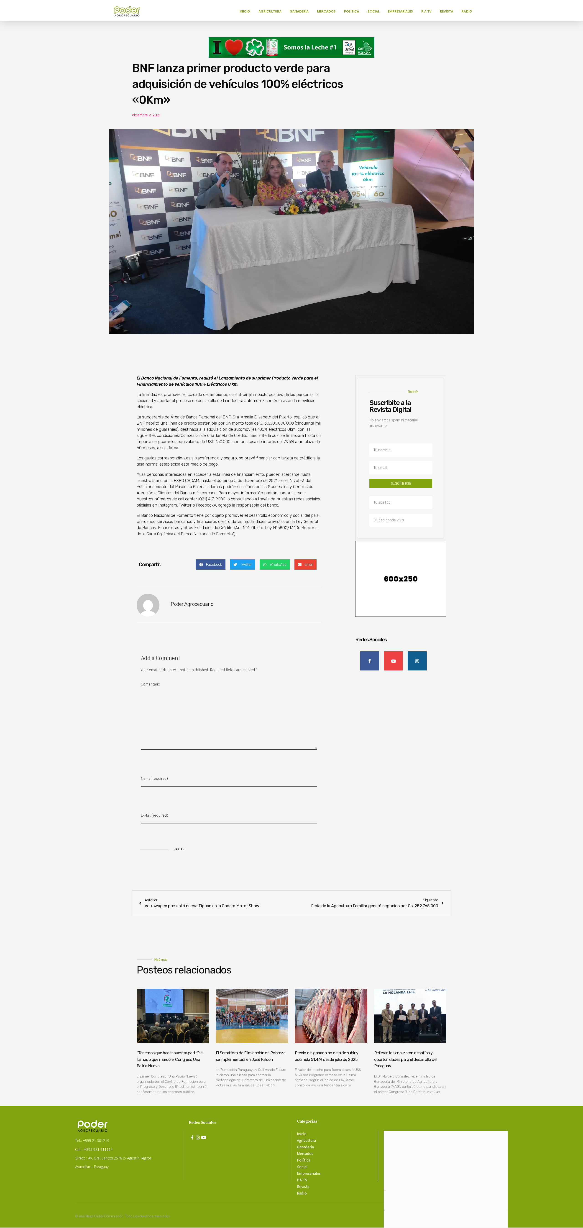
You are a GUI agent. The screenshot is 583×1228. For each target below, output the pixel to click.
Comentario (150, 683)
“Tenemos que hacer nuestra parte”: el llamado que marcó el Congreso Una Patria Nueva (170, 1059)
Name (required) (154, 778)
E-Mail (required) (154, 815)
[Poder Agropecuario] (129, 11)
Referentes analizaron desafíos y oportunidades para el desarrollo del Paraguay (405, 1059)
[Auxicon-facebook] (192, 1137)
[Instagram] (198, 1137)
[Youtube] (203, 1137)
